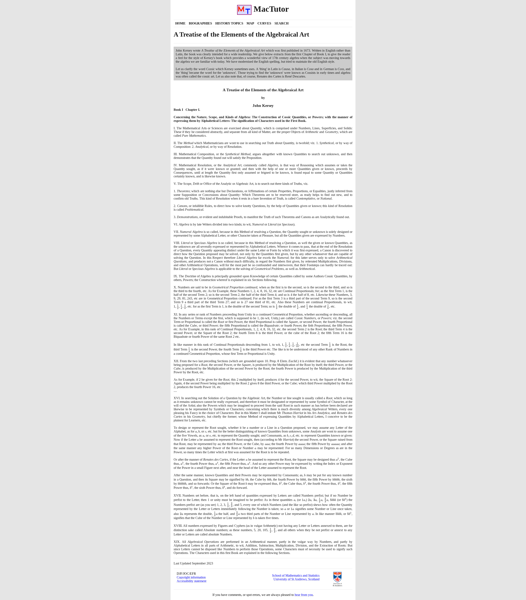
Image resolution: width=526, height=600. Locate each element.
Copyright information (191, 577)
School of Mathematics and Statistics (296, 575)
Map (250, 23)
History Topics (229, 23)
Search (281, 23)
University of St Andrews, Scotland (296, 579)
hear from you (304, 595)
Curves (264, 23)
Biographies (200, 23)
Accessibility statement (191, 581)
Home (180, 23)
